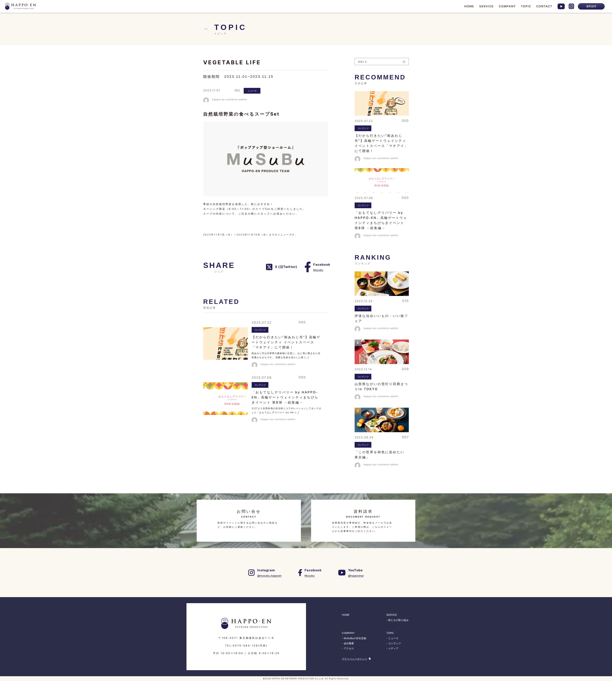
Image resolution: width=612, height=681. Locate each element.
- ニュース (392, 638)
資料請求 (591, 6)
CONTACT (544, 6)
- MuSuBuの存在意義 (354, 638)
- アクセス (348, 648)
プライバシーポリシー (354, 658)
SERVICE (486, 6)
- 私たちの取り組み (397, 620)
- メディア (392, 648)
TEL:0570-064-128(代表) (246, 645)
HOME (469, 6)
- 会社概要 (348, 643)
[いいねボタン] (229, 90)
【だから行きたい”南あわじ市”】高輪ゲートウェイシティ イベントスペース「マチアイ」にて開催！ (286, 342)
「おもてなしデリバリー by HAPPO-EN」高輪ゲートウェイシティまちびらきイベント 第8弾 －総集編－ (285, 397)
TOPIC (526, 6)
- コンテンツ (393, 643)
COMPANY (507, 6)
